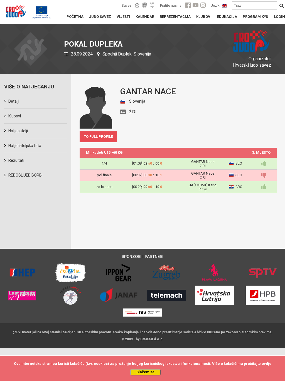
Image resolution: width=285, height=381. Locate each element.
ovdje (266, 363)
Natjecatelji (18, 131)
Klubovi (14, 116)
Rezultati (16, 160)
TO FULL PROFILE (98, 136)
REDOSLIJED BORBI (25, 175)
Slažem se (145, 372)
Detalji (13, 101)
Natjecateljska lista (24, 145)
